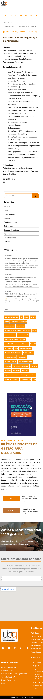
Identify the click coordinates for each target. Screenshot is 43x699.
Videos (7, 242)
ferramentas (20, 326)
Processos (34, 366)
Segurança (25, 370)
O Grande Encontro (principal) (14, 674)
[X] (15, 15)
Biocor (26, 317)
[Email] (36, 15)
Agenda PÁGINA (8, 677)
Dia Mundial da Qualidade (19, 321)
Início (5, 22)
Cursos (12, 22)
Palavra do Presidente (25, 361)
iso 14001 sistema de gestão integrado (16, 344)
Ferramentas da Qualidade (13, 330)
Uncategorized (10, 238)
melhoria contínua (10, 357)
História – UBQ (7, 671)
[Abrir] (39, 4)
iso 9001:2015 (9, 348)
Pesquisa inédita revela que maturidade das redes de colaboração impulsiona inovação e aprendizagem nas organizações (21, 261)
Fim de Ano (26, 330)
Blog (6, 210)
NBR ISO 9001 (22, 357)
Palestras (8, 234)
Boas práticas (9, 214)
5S (21, 317)
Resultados (16, 370)
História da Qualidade (11, 339)
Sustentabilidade (25, 379)
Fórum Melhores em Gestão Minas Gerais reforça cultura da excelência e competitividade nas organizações (20, 279)
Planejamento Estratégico (20, 366)
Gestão (34, 330)
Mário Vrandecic (28, 352)
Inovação (22, 339)
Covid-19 (33, 317)
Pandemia (8, 366)
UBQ (34, 379)
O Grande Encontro (10, 361)
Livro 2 (11, 510)
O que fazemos (8, 680)
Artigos (7, 206)
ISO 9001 (33, 344)
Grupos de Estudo (22, 335)
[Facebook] (5, 15)
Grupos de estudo (11, 230)
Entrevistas (8, 226)
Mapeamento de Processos (13, 352)
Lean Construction (25, 348)
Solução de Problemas (11, 379)
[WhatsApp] (10, 15)
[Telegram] (31, 15)
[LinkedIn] (21, 15)
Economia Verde (9, 326)
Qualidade (8, 370)
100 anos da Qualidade (11, 317)
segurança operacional (28, 375)
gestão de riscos (10, 335)
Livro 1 (11, 498)
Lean (16, 348)
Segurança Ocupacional (12, 375)
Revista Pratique (8, 667)
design (7, 321)
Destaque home (10, 222)
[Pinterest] (26, 15)
